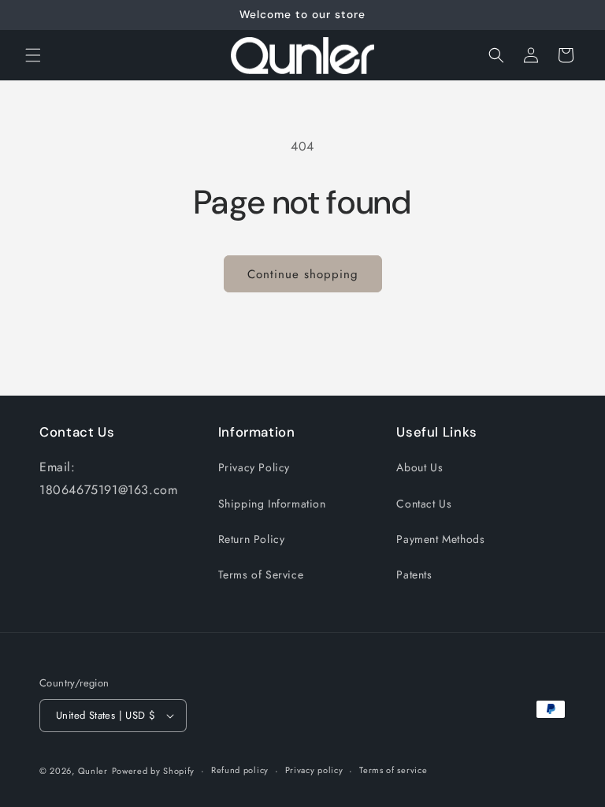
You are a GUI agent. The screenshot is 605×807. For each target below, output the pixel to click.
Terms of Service (261, 574)
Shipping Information (272, 503)
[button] (33, 55)
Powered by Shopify (153, 770)
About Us (419, 467)
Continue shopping (302, 274)
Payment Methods (440, 539)
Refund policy (240, 770)
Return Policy (251, 539)
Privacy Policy (254, 467)
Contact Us (423, 503)
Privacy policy (314, 770)
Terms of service (393, 770)
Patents (414, 574)
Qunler (93, 770)
